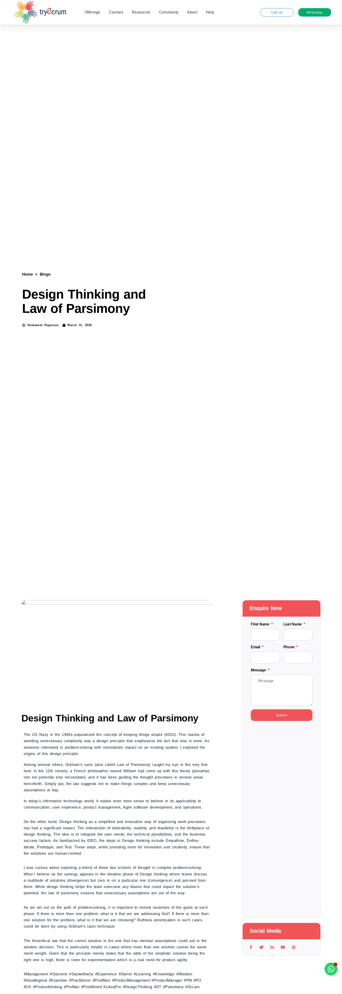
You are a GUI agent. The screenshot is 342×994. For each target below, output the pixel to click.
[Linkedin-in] (272, 947)
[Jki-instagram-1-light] (304, 947)
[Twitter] (261, 947)
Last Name (293, 624)
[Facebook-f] (250, 947)
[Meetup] (293, 947)
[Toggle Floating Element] (331, 969)
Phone (289, 647)
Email (256, 647)
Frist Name (261, 624)
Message (259, 670)
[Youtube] (283, 947)
